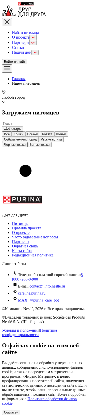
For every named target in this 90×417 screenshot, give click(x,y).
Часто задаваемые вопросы (35, 237)
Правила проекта (26, 228)
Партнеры (20, 42)
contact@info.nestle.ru (47, 286)
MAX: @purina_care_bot (38, 300)
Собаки (32, 134)
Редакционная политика (33, 255)
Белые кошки (40, 145)
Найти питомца (25, 32)
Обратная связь (25, 246)
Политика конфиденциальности (29, 332)
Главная (19, 79)
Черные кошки (15, 145)
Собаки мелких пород (20, 139)
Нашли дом (22, 52)
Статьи (18, 47)
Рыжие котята (51, 139)
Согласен (11, 412)
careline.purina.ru (32, 293)
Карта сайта (22, 250)
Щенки (61, 134)
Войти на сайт (14, 62)
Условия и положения (20, 330)
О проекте (21, 37)
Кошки (18, 134)
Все (7, 134)
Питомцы (20, 223)
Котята (47, 134)
